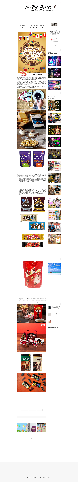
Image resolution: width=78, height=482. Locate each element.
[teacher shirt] (54, 219)
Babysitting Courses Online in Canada (53, 96)
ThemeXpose (24, 480)
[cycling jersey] (54, 122)
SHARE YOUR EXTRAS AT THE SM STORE (41, 434)
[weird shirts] (54, 146)
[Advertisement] (54, 251)
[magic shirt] (54, 77)
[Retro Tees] (54, 134)
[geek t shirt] (54, 89)
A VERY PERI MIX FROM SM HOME (31, 434)
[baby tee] (54, 207)
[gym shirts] (54, 195)
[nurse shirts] (54, 243)
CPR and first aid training (51, 98)
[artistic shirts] (54, 65)
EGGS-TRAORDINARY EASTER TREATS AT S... (21, 434)
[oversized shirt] (54, 110)
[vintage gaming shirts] (54, 231)
